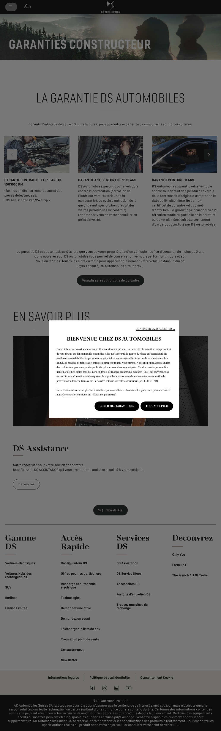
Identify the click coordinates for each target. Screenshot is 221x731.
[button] (155, 329)
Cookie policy (69, 394)
